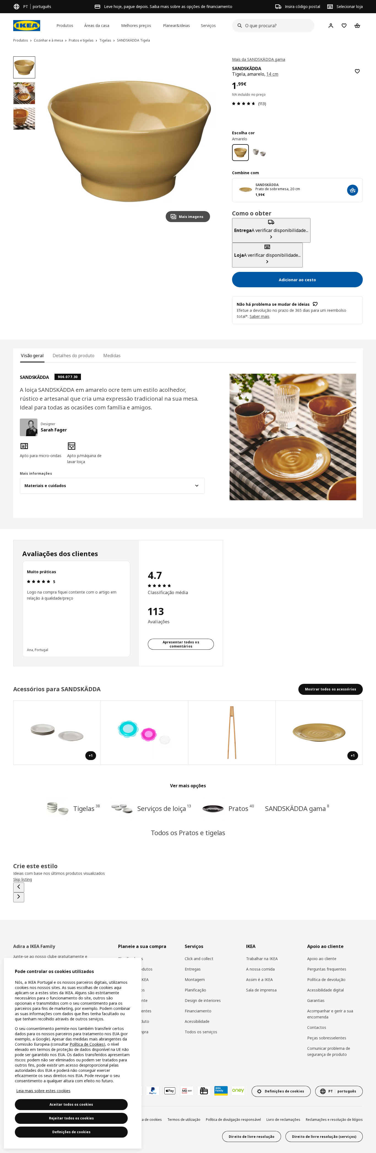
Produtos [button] (64, 25)
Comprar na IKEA (133, 979)
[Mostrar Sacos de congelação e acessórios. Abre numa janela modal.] (144, 732)
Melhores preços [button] (136, 25)
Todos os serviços (201, 1031)
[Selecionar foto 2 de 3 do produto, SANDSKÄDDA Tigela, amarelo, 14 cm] (24, 93)
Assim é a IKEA (259, 979)
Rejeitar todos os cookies (71, 1118)
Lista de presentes (134, 1010)
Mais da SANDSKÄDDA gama (258, 59)
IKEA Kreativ (129, 1052)
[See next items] (18, 897)
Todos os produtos (135, 969)
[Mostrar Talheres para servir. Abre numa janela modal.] (232, 732)
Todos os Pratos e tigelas (188, 832)
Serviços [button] (208, 25)
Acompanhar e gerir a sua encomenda (330, 1014)
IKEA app (126, 1042)
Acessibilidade (197, 1021)
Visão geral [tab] (32, 356)
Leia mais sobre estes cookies (43, 1090)
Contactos (316, 1027)
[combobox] (271, 25)
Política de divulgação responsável (233, 1119)
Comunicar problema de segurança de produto (328, 1051)
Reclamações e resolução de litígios (334, 1119)
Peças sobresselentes (326, 1037)
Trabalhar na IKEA (262, 958)
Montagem (195, 979)
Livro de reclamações (283, 1119)
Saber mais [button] (259, 316)
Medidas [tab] (112, 356)
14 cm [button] (272, 74)
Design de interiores (203, 1000)
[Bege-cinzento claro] (259, 152)
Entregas (193, 969)
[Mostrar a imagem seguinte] (203, 141)
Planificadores (130, 958)
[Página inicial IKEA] (26, 25)
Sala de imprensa (261, 990)
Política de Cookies (87, 1044)
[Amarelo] (240, 152)
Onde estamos (131, 990)
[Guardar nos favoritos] (357, 71)
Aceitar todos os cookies (71, 1104)
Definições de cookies (71, 1132)
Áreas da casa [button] (96, 25)
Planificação (195, 990)
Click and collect (199, 958)
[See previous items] (18, 887)
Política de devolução (326, 979)
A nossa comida (260, 969)
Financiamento (198, 1010)
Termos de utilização (183, 1119)
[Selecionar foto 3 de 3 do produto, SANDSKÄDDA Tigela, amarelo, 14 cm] (24, 119)
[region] (129, 141)
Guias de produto (133, 1021)
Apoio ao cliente (321, 958)
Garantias (316, 1000)
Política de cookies (147, 1119)
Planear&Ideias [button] (176, 25)
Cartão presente (133, 1000)
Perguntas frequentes (326, 969)
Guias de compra (133, 1031)
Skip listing (22, 879)
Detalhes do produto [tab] (73, 356)
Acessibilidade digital (325, 990)
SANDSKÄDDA (267, 184)
